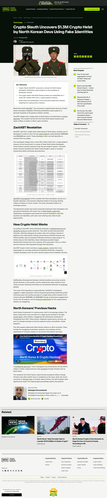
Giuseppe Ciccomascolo (27, 42)
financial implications (43, 299)
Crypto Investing (65, 467)
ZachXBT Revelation (81, 128)
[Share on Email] (88, 57)
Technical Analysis (66, 464)
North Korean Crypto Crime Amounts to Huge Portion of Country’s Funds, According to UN (88, 441)
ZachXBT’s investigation (21, 199)
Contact (48, 477)
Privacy (54, 477)
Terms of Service (62, 477)
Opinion (47, 464)
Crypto (39, 436)
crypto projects (43, 248)
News (20, 17)
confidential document (23, 367)
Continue (11, 494)
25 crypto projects (43, 134)
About (42, 477)
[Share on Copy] (91, 57)
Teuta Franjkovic (77, 446)
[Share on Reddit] (80, 57)
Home (15, 17)
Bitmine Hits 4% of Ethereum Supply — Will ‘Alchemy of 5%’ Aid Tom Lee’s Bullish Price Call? (84, 101)
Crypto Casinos (97, 461)
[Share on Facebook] (83, 57)
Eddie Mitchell (41, 444)
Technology (27, 17)
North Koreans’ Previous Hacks (82, 136)
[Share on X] (75, 57)
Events (79, 467)
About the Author (32, 387)
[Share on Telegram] (86, 57)
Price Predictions (66, 461)
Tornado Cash (27, 379)
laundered (44, 369)
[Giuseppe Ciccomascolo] (20, 393)
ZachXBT (29, 108)
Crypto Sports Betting (99, 467)
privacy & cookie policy (13, 491)
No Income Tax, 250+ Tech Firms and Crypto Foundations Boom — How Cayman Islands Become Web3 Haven (85, 115)
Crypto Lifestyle (81, 464)
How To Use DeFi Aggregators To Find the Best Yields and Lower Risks (84, 77)
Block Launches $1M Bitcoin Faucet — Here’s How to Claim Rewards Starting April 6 (85, 89)
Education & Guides (82, 461)
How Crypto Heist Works (82, 131)
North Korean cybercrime (51, 211)
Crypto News (48, 461)
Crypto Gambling (97, 464)
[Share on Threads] (78, 57)
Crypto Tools (64, 470)
